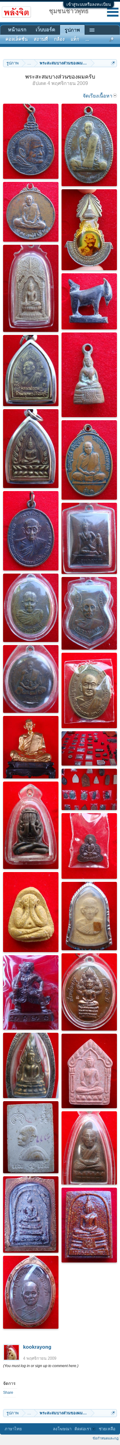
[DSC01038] (89, 145)
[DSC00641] (89, 1148)
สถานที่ (41, 39)
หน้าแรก (17, 29)
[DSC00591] (30, 1065)
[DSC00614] (30, 912)
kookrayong (37, 1347)
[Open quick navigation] (113, 63)
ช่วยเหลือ (107, 1429)
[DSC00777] (89, 748)
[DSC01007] (89, 374)
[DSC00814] (30, 992)
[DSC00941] (89, 538)
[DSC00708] (89, 690)
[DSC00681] (89, 992)
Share (8, 1392)
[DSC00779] (30, 747)
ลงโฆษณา (62, 1429)
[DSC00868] (89, 1225)
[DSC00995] (89, 301)
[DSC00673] (89, 846)
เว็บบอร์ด (45, 29)
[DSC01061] (30, 212)
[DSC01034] (30, 141)
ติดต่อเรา (82, 1429)
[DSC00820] (30, 1292)
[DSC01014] (89, 460)
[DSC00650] (30, 825)
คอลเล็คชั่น (17, 39)
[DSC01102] (89, 229)
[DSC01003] (30, 370)
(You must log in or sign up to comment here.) (40, 1366)
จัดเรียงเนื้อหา (97, 95)
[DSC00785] (89, 789)
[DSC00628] (30, 1137)
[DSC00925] (30, 531)
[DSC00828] (30, 1214)
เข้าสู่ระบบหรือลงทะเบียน (88, 4)
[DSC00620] (89, 1071)
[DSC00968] (30, 679)
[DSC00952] (30, 608)
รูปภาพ (72, 30)
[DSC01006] (30, 448)
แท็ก (75, 39)
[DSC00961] (89, 613)
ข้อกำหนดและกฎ (105, 1438)
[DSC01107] (30, 288)
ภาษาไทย (13, 1429)
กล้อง (59, 39)
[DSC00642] (89, 916)
